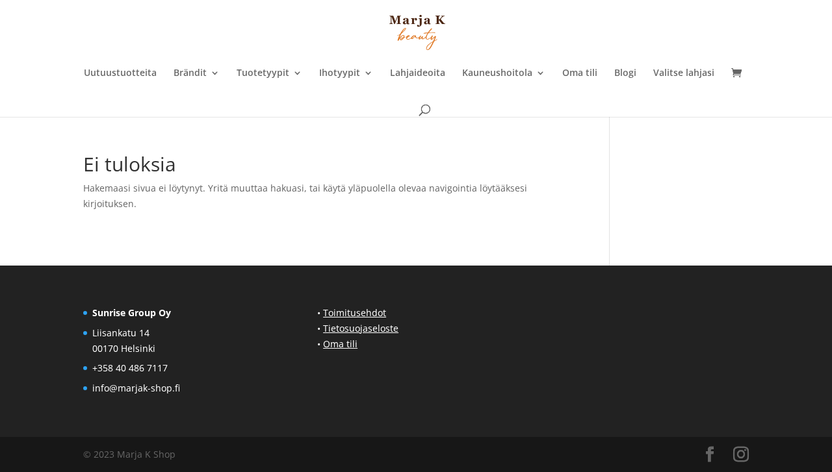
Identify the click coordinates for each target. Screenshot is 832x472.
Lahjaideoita (417, 73)
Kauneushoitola (497, 73)
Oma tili (579, 73)
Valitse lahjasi (683, 73)
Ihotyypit (339, 73)
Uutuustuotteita (120, 73)
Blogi (625, 73)
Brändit (190, 73)
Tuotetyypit (263, 73)
